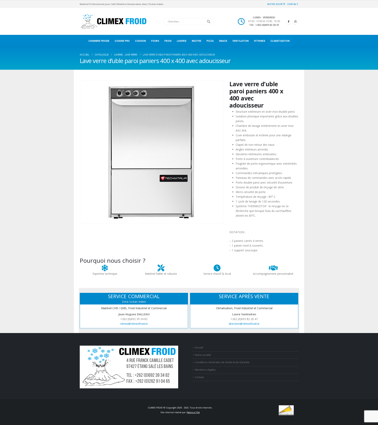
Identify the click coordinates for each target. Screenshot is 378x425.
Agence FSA (193, 412)
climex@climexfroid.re (134, 324)
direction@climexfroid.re (244, 324)
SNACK (223, 41)
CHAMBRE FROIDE (98, 41)
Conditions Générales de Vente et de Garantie (222, 362)
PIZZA (210, 41)
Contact (292, 4)
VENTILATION (241, 41)
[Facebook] (288, 21)
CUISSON (140, 41)
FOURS (155, 41)
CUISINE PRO (122, 41)
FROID (167, 41)
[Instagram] (295, 21)
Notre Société (276, 4)
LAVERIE (181, 41)
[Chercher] (208, 21)
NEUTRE (196, 41)
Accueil (199, 347)
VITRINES (259, 41)
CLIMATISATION (280, 41)
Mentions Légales (205, 369)
